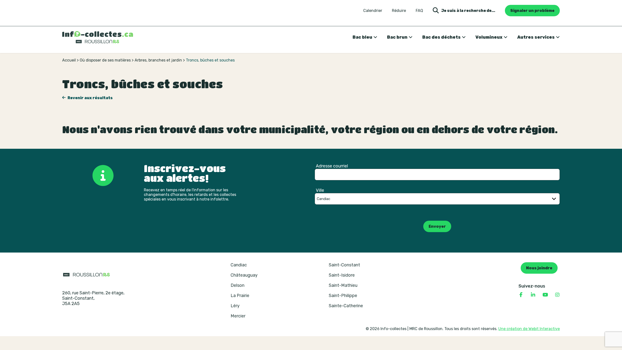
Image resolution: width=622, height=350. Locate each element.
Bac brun (397, 37)
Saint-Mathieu (343, 285)
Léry (235, 305)
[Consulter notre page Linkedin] (533, 294)
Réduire (399, 11)
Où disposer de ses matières (105, 60)
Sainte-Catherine (346, 305)
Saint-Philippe (343, 295)
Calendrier (372, 11)
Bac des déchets (441, 37)
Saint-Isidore (342, 275)
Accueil (69, 60)
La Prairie (240, 295)
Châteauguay (244, 275)
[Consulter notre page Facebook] (520, 294)
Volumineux (488, 37)
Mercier (238, 316)
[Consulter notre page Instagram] (557, 294)
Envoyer (437, 226)
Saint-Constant (344, 265)
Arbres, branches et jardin (158, 60)
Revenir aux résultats (90, 98)
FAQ (419, 11)
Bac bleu (362, 37)
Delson (237, 285)
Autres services (536, 37)
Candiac (239, 265)
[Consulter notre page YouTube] (545, 294)
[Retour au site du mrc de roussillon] (86, 274)
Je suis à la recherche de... (468, 10)
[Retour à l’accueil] (97, 37)
